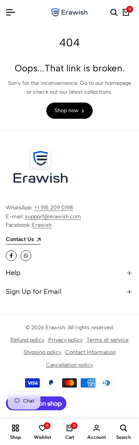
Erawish (42, 225)
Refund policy (27, 340)
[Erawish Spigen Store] (69, 12)
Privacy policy (65, 340)
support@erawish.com (53, 216)
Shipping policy (42, 352)
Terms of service (107, 340)
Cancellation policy (69, 365)
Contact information (90, 352)
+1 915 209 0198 (53, 207)
